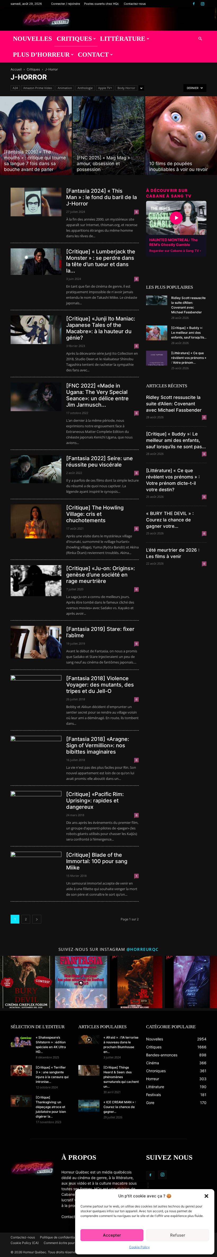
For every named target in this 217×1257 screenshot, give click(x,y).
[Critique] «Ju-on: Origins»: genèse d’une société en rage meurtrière (100, 574)
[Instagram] (202, 3)
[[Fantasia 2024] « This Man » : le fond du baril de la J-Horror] (36, 202)
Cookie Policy (139, 1247)
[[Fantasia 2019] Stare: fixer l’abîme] (36, 642)
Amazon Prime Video (37, 88)
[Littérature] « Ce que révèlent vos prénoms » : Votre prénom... (188, 357)
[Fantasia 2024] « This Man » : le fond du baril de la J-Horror (101, 197)
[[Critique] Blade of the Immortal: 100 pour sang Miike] (36, 866)
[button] (206, 1196)
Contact (93, 54)
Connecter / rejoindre (65, 4)
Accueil (16, 69)
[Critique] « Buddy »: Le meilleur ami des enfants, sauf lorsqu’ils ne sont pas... (176, 440)
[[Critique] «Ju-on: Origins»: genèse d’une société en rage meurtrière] (36, 580)
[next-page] (36, 919)
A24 (15, 88)
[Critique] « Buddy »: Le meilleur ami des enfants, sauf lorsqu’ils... (188, 332)
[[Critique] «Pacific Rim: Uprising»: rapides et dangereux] (36, 808)
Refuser (177, 1235)
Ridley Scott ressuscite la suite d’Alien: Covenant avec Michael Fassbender (174, 404)
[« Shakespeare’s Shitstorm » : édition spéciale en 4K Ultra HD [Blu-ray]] (21, 1041)
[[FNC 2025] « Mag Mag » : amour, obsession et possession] (108, 135)
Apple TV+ (105, 88)
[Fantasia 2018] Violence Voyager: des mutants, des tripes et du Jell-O (100, 684)
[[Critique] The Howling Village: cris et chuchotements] (36, 521)
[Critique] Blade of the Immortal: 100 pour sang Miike (96, 861)
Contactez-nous (135, 4)
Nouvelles (32, 38)
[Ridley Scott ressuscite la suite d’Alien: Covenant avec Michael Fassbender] (156, 300)
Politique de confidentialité (59, 1237)
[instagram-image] (26, 982)
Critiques (74, 38)
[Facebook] (194, 3)
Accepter (112, 1235)
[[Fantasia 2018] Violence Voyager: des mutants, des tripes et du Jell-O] (36, 689)
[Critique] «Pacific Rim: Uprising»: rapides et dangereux (95, 800)
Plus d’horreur (41, 54)
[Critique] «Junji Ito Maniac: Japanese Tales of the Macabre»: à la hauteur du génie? (100, 328)
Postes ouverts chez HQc (101, 4)
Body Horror (126, 88)
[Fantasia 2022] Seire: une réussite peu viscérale (99, 461)
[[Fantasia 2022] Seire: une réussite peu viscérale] (36, 469)
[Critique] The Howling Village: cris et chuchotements (95, 514)
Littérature (122, 38)
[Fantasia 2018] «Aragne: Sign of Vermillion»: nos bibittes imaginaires (97, 745)
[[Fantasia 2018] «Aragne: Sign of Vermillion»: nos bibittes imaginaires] (36, 750)
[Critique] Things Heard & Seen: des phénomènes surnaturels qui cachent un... (121, 1076)
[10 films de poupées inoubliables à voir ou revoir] (181, 135)
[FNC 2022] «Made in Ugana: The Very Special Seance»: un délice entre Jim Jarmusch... (97, 395)
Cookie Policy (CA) (25, 1243)
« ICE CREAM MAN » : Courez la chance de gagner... (119, 1107)
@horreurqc (142, 949)
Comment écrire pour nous (63, 1243)
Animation (65, 88)
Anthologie (85, 88)
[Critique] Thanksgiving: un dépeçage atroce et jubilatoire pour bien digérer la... (51, 1106)
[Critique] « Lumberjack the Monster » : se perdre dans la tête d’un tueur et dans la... (100, 261)
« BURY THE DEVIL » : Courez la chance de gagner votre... (170, 520)
